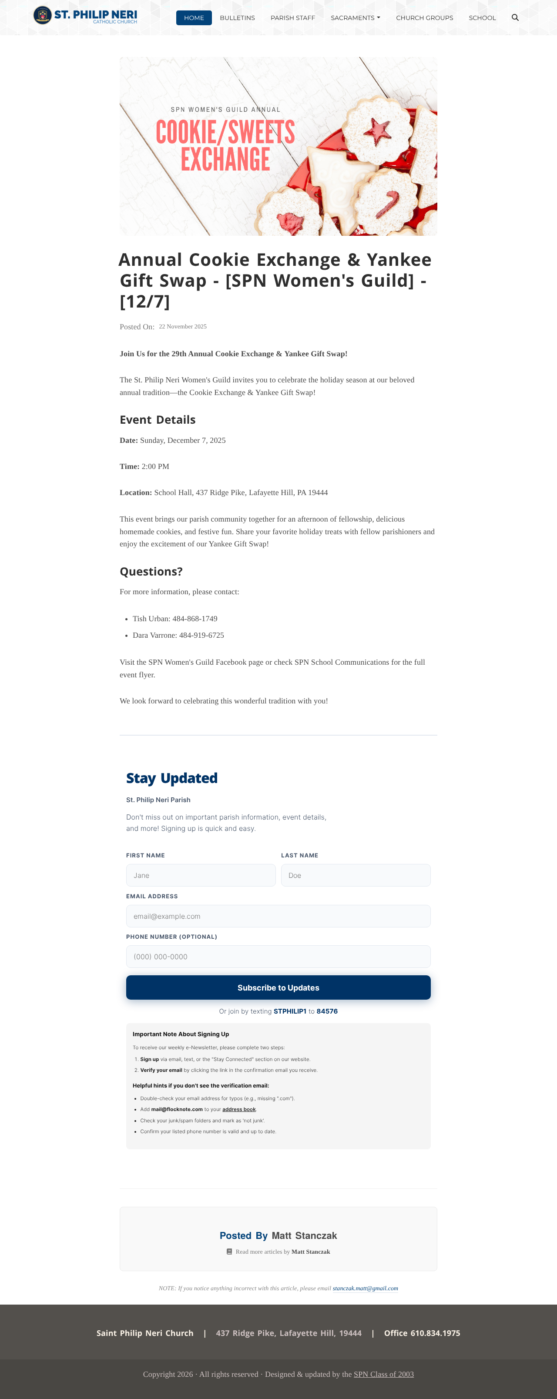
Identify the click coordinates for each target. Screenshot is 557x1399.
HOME (194, 18)
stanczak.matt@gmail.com (366, 1288)
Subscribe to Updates (278, 987)
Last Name (300, 855)
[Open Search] (515, 17)
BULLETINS (237, 18)
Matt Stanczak (304, 1235)
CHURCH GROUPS (424, 18)
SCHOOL (482, 18)
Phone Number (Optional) (172, 937)
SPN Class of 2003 (384, 1374)
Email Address (152, 896)
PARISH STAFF (293, 18)
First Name (145, 855)
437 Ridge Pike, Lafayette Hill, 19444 (289, 1333)
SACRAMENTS (353, 18)
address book (239, 1109)
